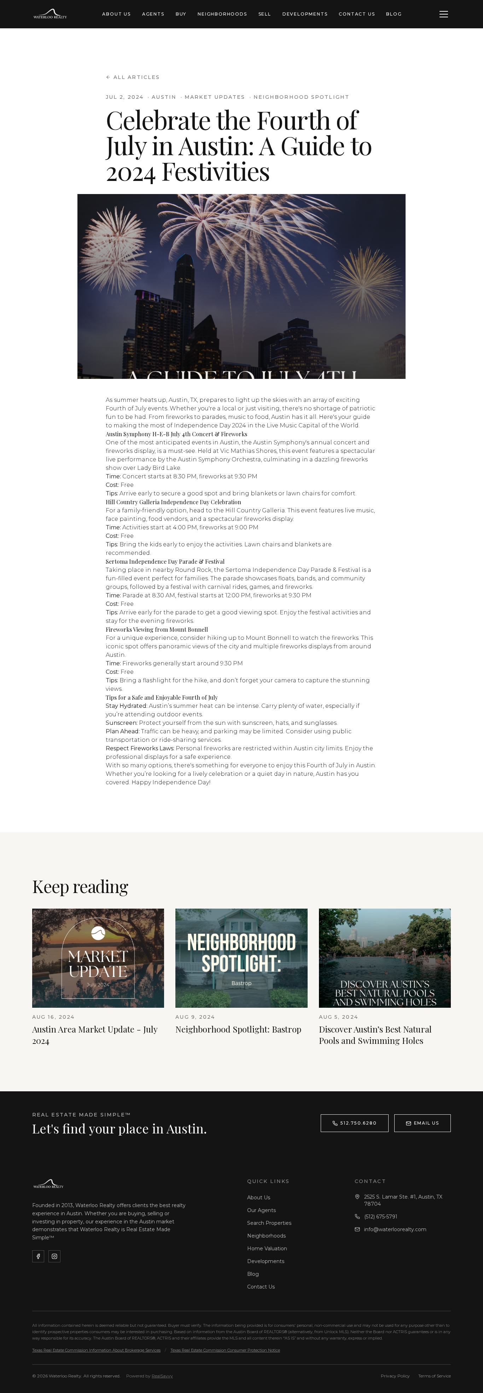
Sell (264, 14)
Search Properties (269, 1223)
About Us (116, 14)
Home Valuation (267, 1248)
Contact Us (357, 14)
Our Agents (261, 1210)
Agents (153, 14)
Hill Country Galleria (255, 510)
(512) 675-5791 (380, 1216)
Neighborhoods (222, 14)
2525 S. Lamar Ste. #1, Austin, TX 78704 (403, 1200)
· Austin (162, 97)
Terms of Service (434, 1375)
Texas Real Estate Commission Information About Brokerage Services (96, 1350)
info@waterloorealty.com (395, 1229)
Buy (181, 14)
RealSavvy (162, 1375)
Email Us (426, 1123)
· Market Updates (213, 97)
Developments (305, 14)
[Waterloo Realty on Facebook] (38, 1256)
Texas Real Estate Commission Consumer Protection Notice (225, 1350)
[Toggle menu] (444, 14)
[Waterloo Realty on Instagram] (54, 1256)
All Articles (137, 77)
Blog (394, 14)
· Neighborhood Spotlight (299, 97)
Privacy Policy (395, 1375)
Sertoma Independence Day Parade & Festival (293, 570)
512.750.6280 (359, 1123)
